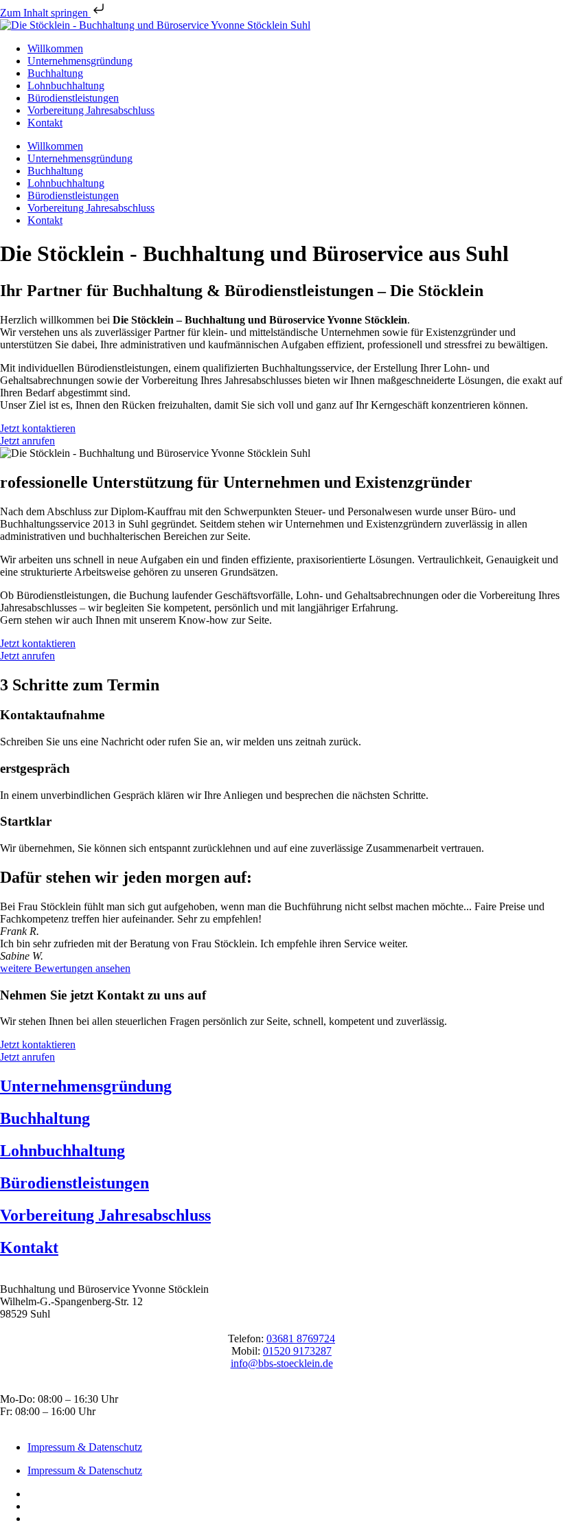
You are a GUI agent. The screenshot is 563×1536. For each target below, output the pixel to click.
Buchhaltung (55, 73)
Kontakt (44, 122)
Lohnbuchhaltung (65, 85)
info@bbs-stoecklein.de (282, 1363)
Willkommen (55, 48)
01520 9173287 (297, 1351)
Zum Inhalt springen (45, 13)
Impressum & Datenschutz (84, 1447)
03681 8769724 (300, 1338)
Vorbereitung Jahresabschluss (90, 110)
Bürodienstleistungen (73, 98)
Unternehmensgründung (80, 61)
